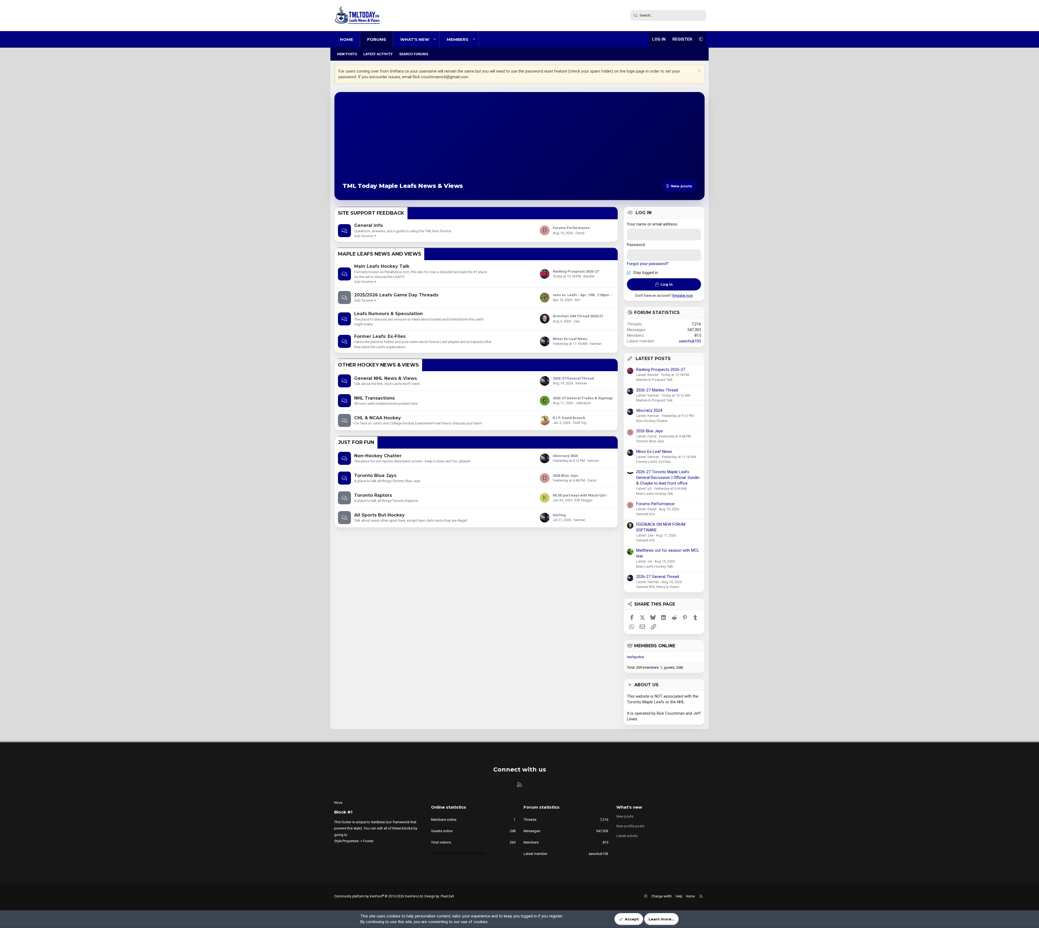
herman (595, 344)
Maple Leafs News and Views (379, 254)
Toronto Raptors (373, 495)
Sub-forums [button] (363, 236)
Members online (654, 645)
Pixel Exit (447, 896)
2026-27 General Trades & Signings (583, 398)
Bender (588, 276)
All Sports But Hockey (379, 515)
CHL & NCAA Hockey (377, 417)
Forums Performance (571, 228)
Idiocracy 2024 (565, 456)
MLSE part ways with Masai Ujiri (580, 495)
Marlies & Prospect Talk (654, 380)
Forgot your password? (648, 263)
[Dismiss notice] (698, 71)
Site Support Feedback (371, 213)
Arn (577, 300)
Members (457, 39)
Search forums (413, 54)
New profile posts (630, 826)
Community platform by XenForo (379, 896)
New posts (347, 54)
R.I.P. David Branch (569, 418)
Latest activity (378, 54)
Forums (376, 39)
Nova (338, 802)
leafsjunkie (635, 657)
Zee (577, 321)
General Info (368, 225)
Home (346, 39)
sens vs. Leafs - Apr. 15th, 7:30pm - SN (585, 295)
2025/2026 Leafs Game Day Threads (396, 295)
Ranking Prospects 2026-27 (576, 271)
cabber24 (583, 403)
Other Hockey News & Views (378, 365)
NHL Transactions (374, 398)
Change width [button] (661, 896)
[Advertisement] (519, 141)
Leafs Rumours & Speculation (388, 313)
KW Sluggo (583, 500)
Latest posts (653, 358)
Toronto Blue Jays (375, 475)
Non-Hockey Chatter (378, 455)
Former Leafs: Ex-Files (380, 336)
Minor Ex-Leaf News (570, 339)
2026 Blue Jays (565, 475)
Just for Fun (356, 442)
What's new (414, 39)
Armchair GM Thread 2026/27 (578, 316)
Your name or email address (652, 224)
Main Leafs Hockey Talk (381, 266)
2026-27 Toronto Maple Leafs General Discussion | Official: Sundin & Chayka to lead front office (667, 477)
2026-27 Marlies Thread (657, 390)
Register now (682, 295)
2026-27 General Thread (573, 378)
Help (679, 896)
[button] (434, 39)
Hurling (559, 515)
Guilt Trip (580, 423)
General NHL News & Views (385, 378)
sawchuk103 (690, 341)
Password (636, 244)
